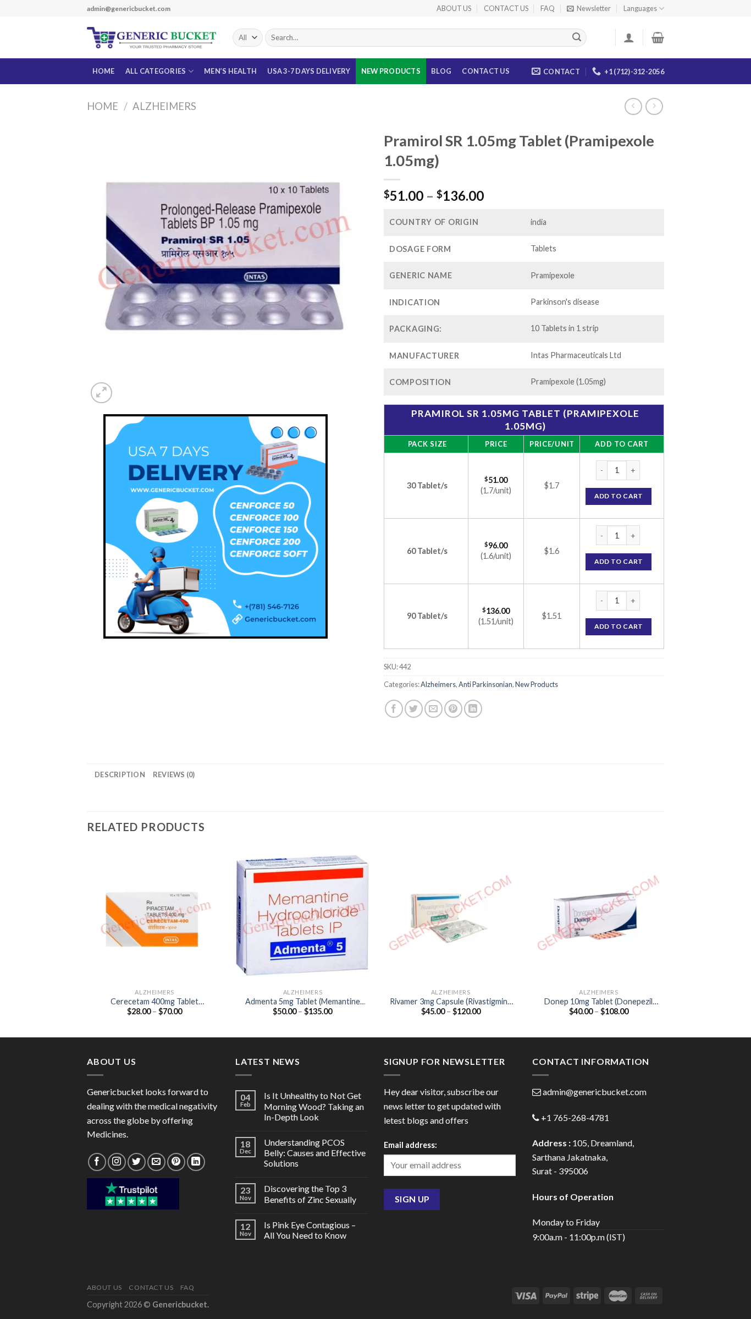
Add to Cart (618, 496)
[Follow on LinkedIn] (196, 1162)
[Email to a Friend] (433, 709)
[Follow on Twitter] (137, 1162)
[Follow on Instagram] (117, 1162)
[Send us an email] (156, 1162)
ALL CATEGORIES (155, 71)
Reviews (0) (174, 774)
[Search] (576, 38)
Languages (640, 8)
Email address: (410, 1145)
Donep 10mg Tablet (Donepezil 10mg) (598, 1002)
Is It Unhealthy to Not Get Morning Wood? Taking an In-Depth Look (314, 1106)
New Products (391, 71)
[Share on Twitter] (414, 709)
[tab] (120, 774)
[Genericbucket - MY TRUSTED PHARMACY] (151, 38)
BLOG (441, 71)
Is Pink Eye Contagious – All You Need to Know (310, 1229)
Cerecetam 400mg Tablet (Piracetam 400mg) (154, 1002)
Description (120, 774)
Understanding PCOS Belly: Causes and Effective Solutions (315, 1152)
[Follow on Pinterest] (176, 1162)
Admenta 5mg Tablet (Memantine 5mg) (302, 1002)
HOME (103, 71)
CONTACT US (506, 8)
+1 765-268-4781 (575, 1117)
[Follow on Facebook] (97, 1162)
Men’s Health (230, 71)
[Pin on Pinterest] (453, 709)
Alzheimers (164, 106)
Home (102, 106)
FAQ (547, 8)
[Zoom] (101, 393)
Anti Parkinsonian (485, 684)
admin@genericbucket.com (595, 1091)
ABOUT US (454, 8)
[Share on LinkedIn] (473, 709)
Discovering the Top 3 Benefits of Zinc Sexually (310, 1193)
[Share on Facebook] (394, 709)
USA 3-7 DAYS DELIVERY (308, 71)
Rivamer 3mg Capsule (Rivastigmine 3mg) (451, 1002)
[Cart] (657, 37)
